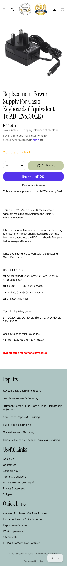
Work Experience (13, 531)
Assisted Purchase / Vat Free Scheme (25, 513)
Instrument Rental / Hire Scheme (22, 519)
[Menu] (4, 9)
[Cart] (62, 9)
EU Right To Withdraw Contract (21, 543)
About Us (8, 459)
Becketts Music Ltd (27, 553)
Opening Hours (12, 470)
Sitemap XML (11, 537)
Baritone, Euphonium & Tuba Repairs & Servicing (31, 440)
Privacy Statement (14, 488)
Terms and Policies (33, 561)
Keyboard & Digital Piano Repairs (22, 390)
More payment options (33, 185)
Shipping (8, 494)
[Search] (12, 9)
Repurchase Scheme (15, 525)
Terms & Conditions (14, 476)
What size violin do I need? (18, 482)
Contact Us (9, 465)
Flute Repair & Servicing (17, 424)
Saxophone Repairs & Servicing (21, 417)
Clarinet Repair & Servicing (18, 432)
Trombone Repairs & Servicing (20, 398)
